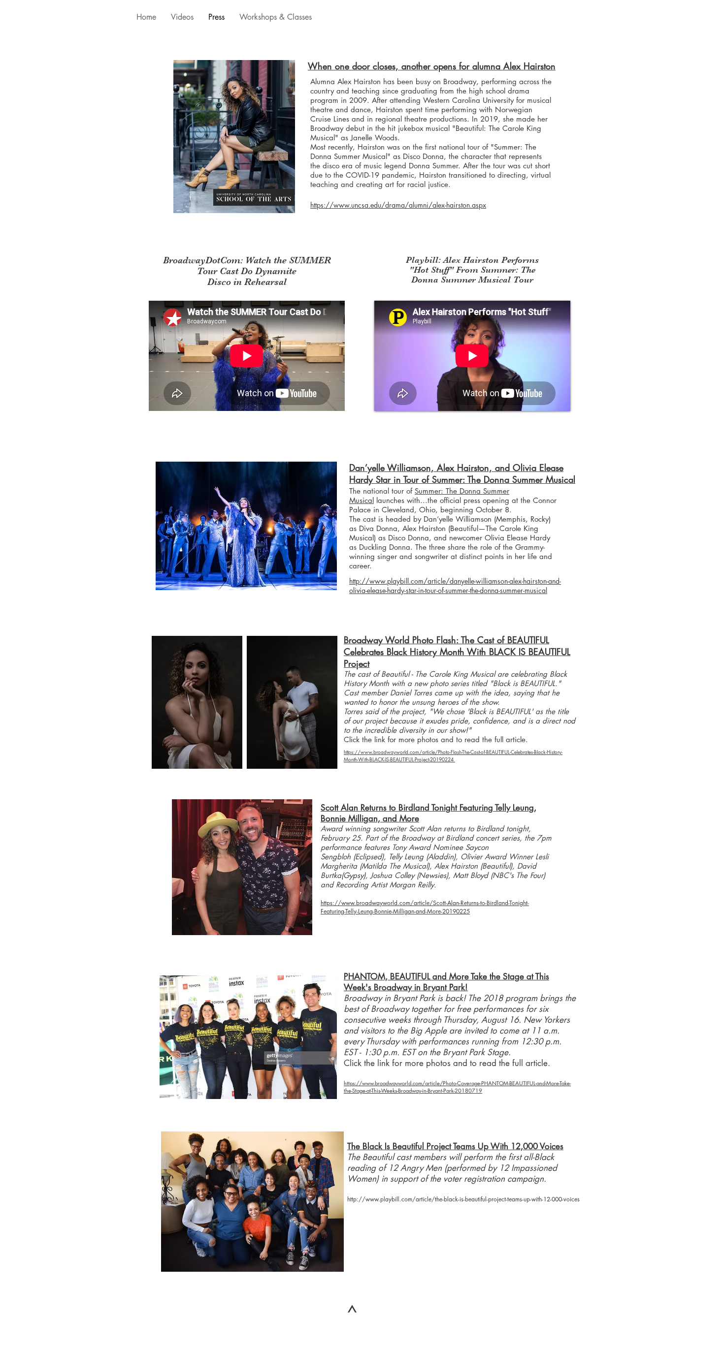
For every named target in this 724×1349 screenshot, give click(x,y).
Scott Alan (425, 828)
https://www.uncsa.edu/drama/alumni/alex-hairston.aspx (398, 205)
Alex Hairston (456, 866)
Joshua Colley (392, 875)
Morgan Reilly (412, 884)
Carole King (448, 674)
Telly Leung (406, 856)
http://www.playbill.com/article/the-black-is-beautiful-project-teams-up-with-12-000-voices (463, 1199)
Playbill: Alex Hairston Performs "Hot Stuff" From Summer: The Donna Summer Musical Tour (472, 269)
